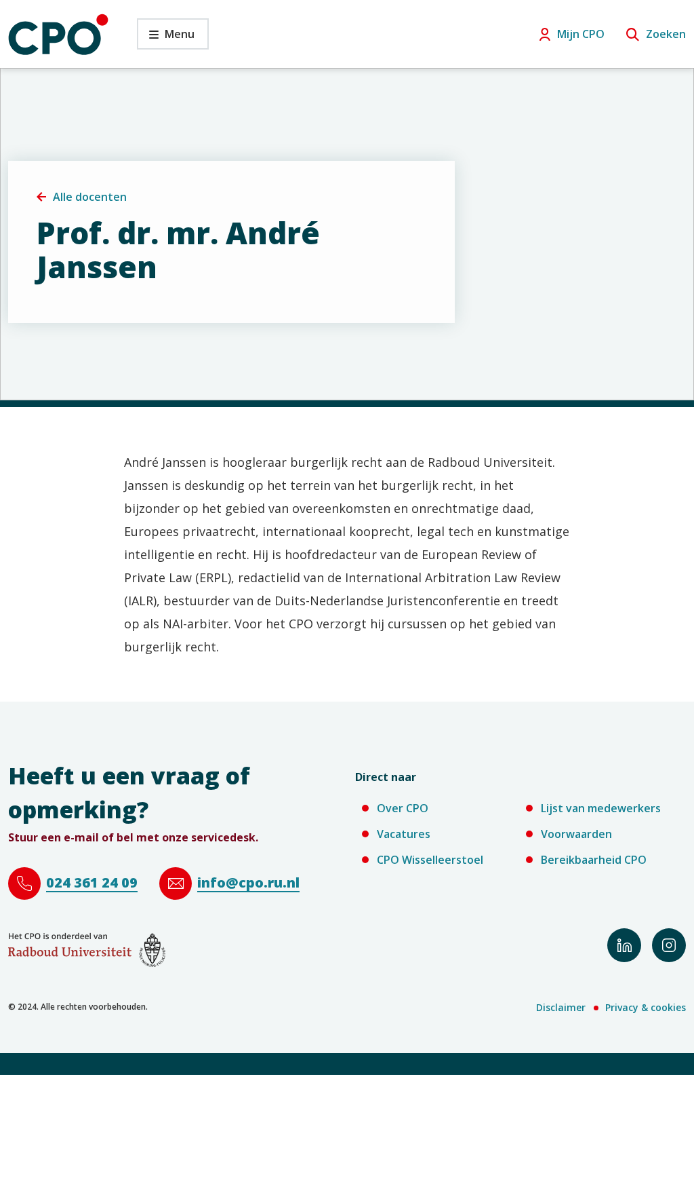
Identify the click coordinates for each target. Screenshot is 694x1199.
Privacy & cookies (645, 1007)
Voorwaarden (576, 833)
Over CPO (402, 808)
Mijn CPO (581, 33)
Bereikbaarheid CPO (594, 859)
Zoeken (666, 33)
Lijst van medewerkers (601, 808)
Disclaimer (561, 1007)
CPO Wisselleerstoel (430, 859)
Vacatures (403, 833)
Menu (166, 37)
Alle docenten (90, 196)
